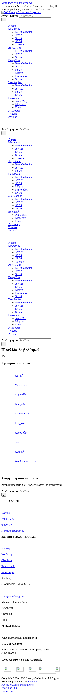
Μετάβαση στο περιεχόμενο (16, 2)
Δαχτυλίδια (21, 394)
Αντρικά (19, 451)
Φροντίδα (6, 524)
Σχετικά (5, 512)
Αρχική (19, 375)
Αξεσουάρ (21, 432)
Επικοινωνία (8, 566)
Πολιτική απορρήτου (12, 530)
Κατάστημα (7, 554)
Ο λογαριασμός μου (12, 596)
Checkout (6, 560)
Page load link (9, 687)
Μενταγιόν (21, 385)
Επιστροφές (7, 572)
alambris (32, 681)
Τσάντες (19, 442)
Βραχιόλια (20, 404)
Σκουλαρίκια (22, 413)
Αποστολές (7, 518)
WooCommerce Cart (26, 461)
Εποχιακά (20, 423)
